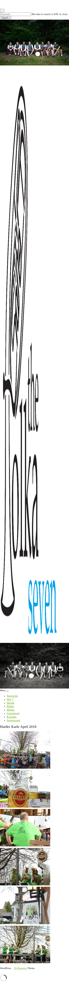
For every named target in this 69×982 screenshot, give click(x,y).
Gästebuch (13, 713)
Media (10, 710)
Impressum (13, 720)
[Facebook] (1, 4)
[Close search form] (2, 10)
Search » (5, 18)
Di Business (20, 968)
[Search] (4, 4)
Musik (10, 703)
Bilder (10, 706)
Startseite (12, 696)
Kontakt (11, 717)
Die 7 (10, 699)
